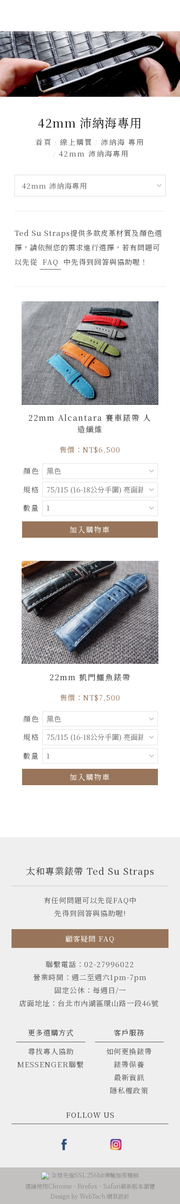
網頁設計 (118, 1196)
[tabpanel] (90, 64)
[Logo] (31, 15)
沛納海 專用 (122, 142)
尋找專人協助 (51, 1051)
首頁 (44, 142)
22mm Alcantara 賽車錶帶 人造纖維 (90, 423)
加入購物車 (90, 529)
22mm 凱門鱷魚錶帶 (90, 677)
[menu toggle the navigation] (166, 17)
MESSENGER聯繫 (50, 1064)
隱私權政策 (129, 1090)
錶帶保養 (129, 1064)
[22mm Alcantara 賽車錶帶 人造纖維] (90, 352)
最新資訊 (129, 1077)
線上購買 (76, 142)
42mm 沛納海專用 (94, 153)
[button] (100, 17)
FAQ (50, 262)
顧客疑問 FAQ (90, 938)
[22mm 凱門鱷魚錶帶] (90, 611)
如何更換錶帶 (129, 1051)
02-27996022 (109, 964)
